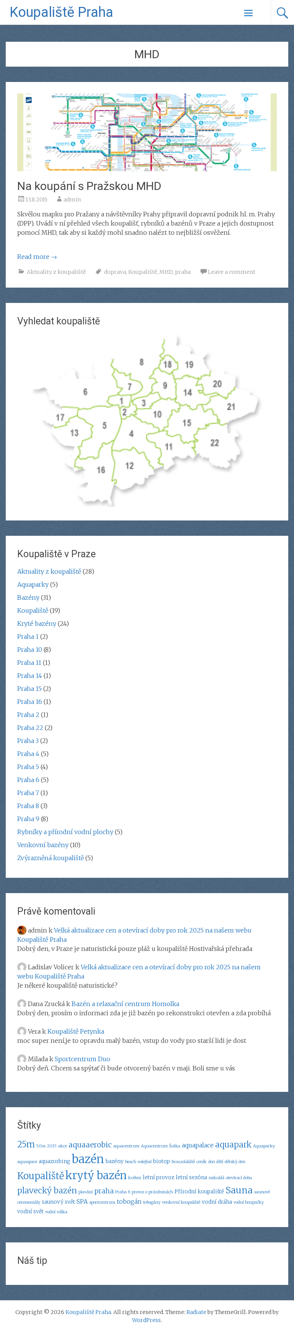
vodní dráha (217, 1202)
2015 (52, 1146)
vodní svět (30, 1211)
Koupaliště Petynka (75, 1031)
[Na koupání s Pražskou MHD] (146, 169)
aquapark (233, 1145)
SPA (82, 1201)
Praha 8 (28, 806)
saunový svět (58, 1202)
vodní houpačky (249, 1202)
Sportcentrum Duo (82, 1059)
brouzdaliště (183, 1161)
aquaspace (27, 1161)
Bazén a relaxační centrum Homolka (125, 1004)
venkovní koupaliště (181, 1202)
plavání (85, 1192)
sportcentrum (102, 1202)
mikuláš (216, 1177)
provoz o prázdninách (152, 1192)
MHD (166, 271)
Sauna (239, 1190)
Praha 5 (28, 767)
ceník (201, 1161)
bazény (115, 1161)
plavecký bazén (47, 1191)
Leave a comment (231, 271)
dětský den (235, 1161)
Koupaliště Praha (61, 12)
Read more (37, 256)
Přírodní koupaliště (199, 1191)
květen (134, 1177)
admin (72, 199)
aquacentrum (126, 1146)
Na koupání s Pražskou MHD (89, 186)
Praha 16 (29, 701)
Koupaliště (142, 271)
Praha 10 (29, 649)
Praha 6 (28, 780)
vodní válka (56, 1211)
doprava (115, 271)
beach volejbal (138, 1161)
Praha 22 (30, 727)
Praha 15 (29, 688)
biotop (161, 1161)
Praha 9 (28, 819)
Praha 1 (28, 636)
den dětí (215, 1161)
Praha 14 (29, 675)
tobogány (151, 1202)
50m (41, 1146)
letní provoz (158, 1177)
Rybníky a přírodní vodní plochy (65, 832)
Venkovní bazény (43, 845)
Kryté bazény (36, 623)
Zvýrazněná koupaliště (50, 858)
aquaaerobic (90, 1144)
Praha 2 (28, 714)
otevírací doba (239, 1177)
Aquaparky (33, 584)
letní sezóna (191, 1177)
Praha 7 (28, 793)
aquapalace (198, 1145)
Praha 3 (28, 741)
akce (62, 1146)
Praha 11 (29, 662)
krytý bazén (96, 1175)
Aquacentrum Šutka (160, 1146)
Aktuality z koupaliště (56, 271)
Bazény (28, 597)
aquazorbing (54, 1161)
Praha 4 (28, 754)
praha (183, 271)
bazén (88, 1159)
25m (26, 1144)
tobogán (129, 1201)
